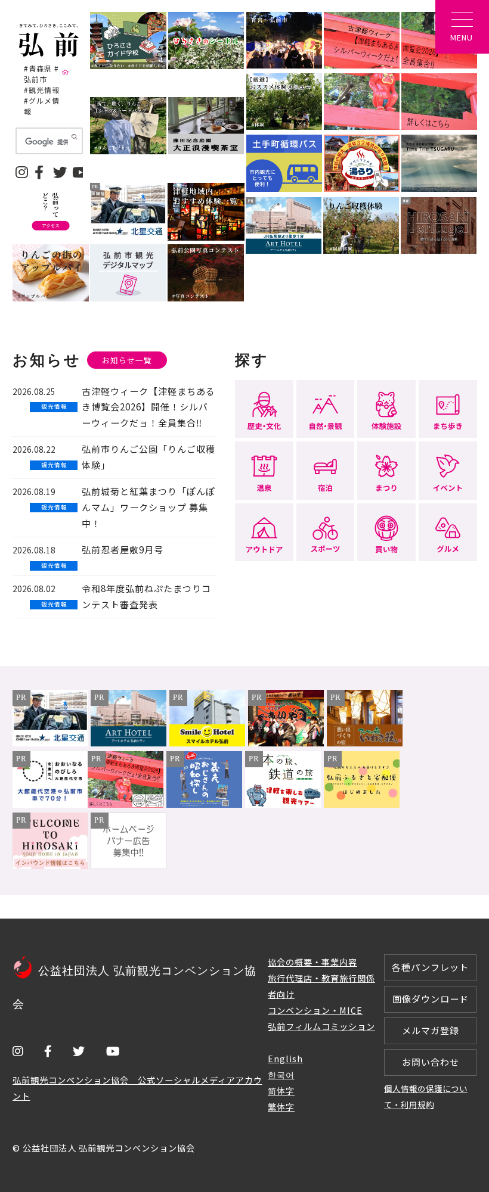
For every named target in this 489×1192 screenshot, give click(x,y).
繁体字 (281, 1106)
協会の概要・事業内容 (312, 962)
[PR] (50, 742)
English (285, 1058)
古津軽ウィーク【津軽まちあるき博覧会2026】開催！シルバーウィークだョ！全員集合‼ (148, 407)
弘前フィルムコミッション (321, 1026)
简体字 (281, 1090)
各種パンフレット (430, 967)
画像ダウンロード (430, 998)
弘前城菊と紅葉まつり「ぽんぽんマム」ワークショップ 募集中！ (148, 507)
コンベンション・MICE (315, 1010)
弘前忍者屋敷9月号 (122, 549)
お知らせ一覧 (127, 360)
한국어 (281, 1074)
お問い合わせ (430, 1062)
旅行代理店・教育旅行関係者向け (321, 986)
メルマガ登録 (430, 1030)
